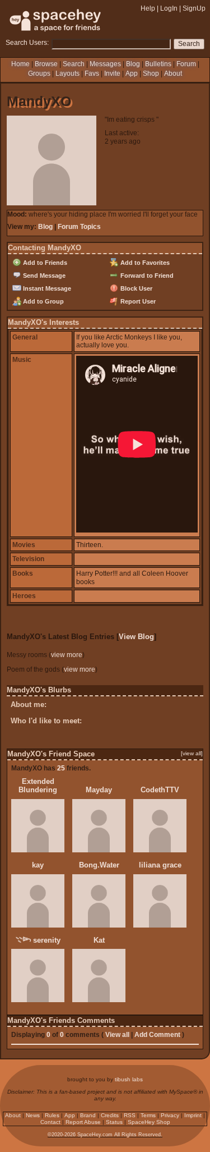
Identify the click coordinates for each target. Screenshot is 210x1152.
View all (117, 1035)
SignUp (194, 8)
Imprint (193, 1115)
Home (20, 64)
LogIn (169, 8)
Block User (135, 288)
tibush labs (129, 1079)
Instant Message (46, 288)
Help (148, 8)
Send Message (43, 275)
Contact (50, 1122)
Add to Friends (44, 262)
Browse (46, 64)
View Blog (136, 636)
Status (114, 1122)
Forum (186, 64)
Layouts (67, 73)
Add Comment (157, 1035)
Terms (148, 1115)
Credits (110, 1115)
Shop (151, 73)
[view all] (192, 753)
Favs (92, 73)
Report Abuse (83, 1122)
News (33, 1115)
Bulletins (158, 64)
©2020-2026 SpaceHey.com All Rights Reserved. (105, 1134)
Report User (137, 301)
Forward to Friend (146, 275)
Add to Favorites (144, 262)
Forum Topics (79, 227)
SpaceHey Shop (149, 1122)
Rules (52, 1115)
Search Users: (27, 43)
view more (66, 655)
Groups (39, 73)
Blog (133, 64)
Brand (88, 1115)
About (173, 73)
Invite (112, 73)
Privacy (170, 1115)
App (131, 73)
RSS (130, 1115)
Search (189, 44)
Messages (105, 64)
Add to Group (42, 301)
